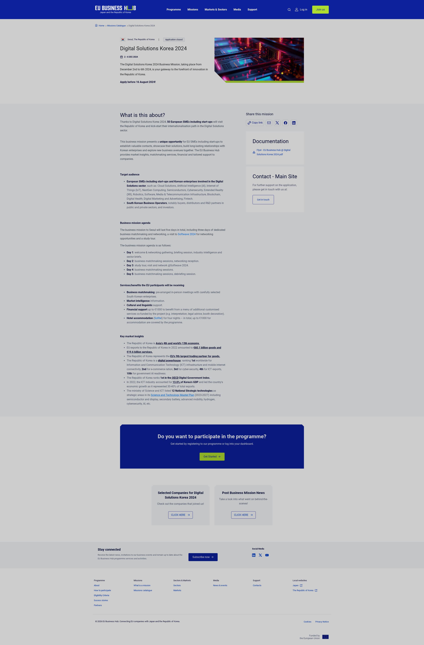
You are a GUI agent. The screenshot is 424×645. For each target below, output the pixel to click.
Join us (320, 9)
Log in (303, 9)
